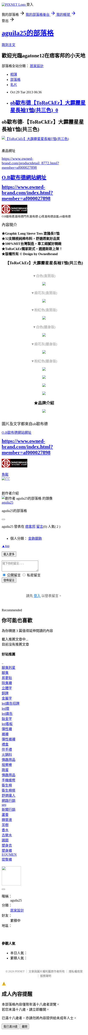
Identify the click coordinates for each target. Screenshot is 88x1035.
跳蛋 (5, 770)
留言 (39, 526)
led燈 (5, 708)
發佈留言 (9, 580)
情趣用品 (8, 760)
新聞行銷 (8, 809)
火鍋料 (7, 754)
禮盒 (5, 744)
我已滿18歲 (10, 1026)
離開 (24, 1026)
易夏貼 (7, 678)
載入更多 (9, 554)
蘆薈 (5, 815)
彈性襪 (7, 729)
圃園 (5, 840)
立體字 (7, 688)
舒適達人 (8, 795)
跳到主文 (8, 45)
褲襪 (5, 734)
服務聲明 (45, 975)
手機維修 (8, 780)
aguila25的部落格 (28, 33)
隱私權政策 (76, 971)
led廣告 (7, 714)
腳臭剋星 (8, 667)
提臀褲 (7, 859)
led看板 (7, 724)
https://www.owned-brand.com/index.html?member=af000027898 (27, 192)
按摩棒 (7, 765)
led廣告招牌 (10, 703)
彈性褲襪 (8, 739)
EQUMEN (9, 854)
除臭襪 (7, 683)
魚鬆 (5, 474)
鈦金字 (7, 719)
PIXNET (20, 971)
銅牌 (5, 693)
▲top (5, 546)
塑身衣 (7, 845)
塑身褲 (7, 850)
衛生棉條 (8, 790)
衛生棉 (7, 785)
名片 (13, 85)
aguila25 (7, 502)
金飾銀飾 (35, 538)
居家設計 (37, 66)
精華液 (7, 820)
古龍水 (7, 835)
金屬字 (7, 698)
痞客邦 (30, 526)
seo (4, 805)
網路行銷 (8, 800)
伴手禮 (7, 749)
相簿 (13, 74)
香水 (5, 830)
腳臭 (5, 673)
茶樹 (5, 825)
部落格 (15, 79)
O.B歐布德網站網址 (24, 177)
